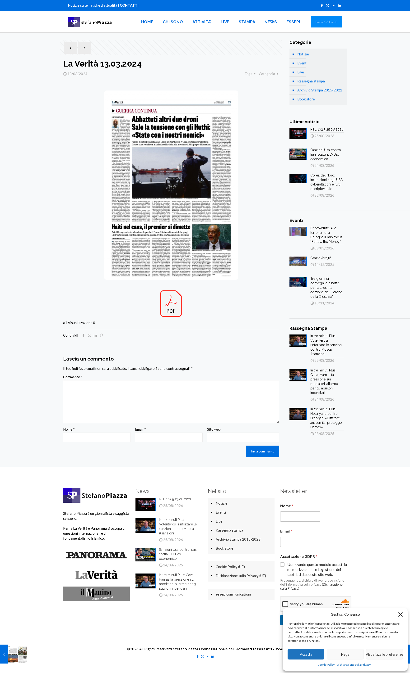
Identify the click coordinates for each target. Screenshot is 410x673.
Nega (345, 654)
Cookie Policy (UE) (230, 567)
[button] (400, 614)
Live (300, 72)
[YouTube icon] (333, 5)
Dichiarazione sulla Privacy (354, 664)
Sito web (214, 429)
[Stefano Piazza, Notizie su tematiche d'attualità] (91, 21)
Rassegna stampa (311, 81)
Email (140, 429)
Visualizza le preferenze (384, 654)
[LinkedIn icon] (339, 5)
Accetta (306, 654)
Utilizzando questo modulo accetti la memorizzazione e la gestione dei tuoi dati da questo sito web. (317, 569)
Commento (73, 377)
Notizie (303, 54)
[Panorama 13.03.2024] (13, 654)
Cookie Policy (326, 664)
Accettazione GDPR (298, 556)
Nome (69, 429)
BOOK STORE (326, 22)
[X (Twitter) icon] (327, 5)
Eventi (302, 63)
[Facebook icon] (321, 5)
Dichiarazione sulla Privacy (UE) (241, 576)
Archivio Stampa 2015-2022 (319, 90)
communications (234, 594)
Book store (306, 99)
